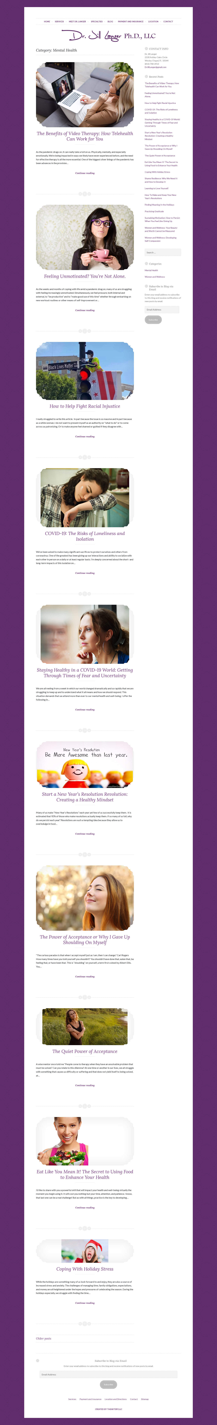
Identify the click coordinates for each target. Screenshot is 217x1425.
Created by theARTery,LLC (108, 1409)
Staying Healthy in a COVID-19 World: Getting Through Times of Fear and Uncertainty (85, 673)
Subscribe (153, 319)
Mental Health (151, 270)
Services (59, 21)
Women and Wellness (155, 276)
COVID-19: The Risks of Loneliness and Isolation (85, 536)
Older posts (43, 1338)
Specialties (97, 21)
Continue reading (90, 178)
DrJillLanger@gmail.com (155, 67)
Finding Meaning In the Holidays (159, 204)
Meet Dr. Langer (77, 21)
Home (47, 21)
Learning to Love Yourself (156, 188)
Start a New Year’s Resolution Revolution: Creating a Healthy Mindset (85, 797)
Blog (110, 21)
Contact (168, 21)
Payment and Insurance (130, 21)
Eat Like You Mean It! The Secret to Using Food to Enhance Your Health (85, 1174)
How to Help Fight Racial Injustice (85, 406)
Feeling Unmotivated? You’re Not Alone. (85, 276)
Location (153, 21)
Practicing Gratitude (154, 211)
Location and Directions (116, 1399)
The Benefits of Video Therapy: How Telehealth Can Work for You (85, 136)
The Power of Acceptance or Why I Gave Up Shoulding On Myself (85, 939)
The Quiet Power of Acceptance (84, 1051)
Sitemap (145, 1399)
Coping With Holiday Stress (84, 1269)
